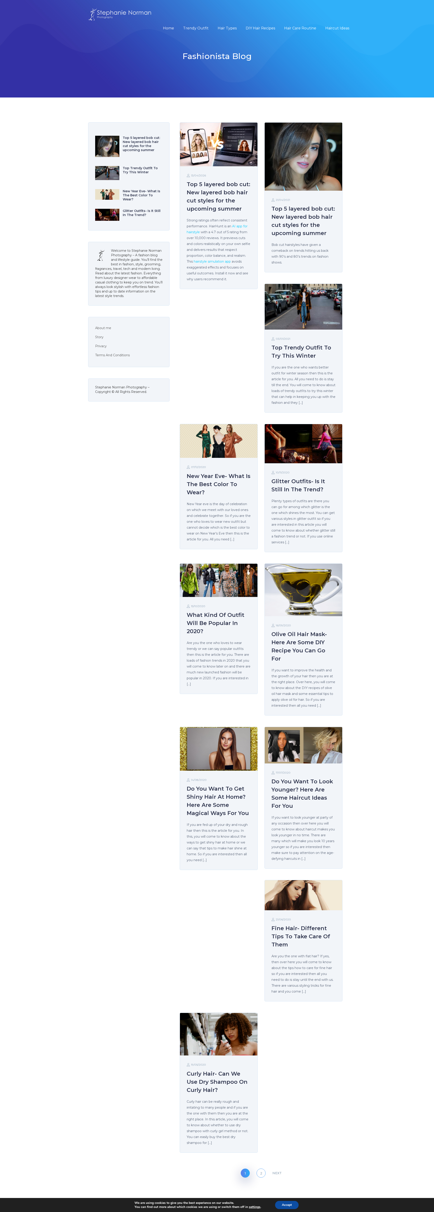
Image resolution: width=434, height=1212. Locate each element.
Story (99, 337)
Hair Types (227, 28)
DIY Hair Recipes (260, 28)
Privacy (101, 346)
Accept (287, 1205)
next (276, 1173)
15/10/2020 (198, 606)
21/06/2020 (283, 919)
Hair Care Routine (300, 28)
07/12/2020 (198, 467)
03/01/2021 (283, 338)
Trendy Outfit (196, 28)
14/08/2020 (199, 780)
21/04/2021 (283, 200)
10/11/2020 (283, 472)
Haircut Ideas (337, 28)
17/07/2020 (283, 772)
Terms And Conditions (112, 355)
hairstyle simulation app (212, 261)
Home (168, 28)
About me (103, 328)
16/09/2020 (283, 625)
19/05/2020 (198, 1064)
